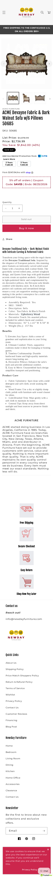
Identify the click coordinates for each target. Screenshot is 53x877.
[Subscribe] (43, 831)
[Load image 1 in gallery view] (13, 98)
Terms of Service (15, 688)
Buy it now (26, 228)
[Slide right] (49, 64)
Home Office (13, 777)
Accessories (13, 784)
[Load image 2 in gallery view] (26, 98)
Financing (11, 720)
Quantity (7, 202)
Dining (9, 765)
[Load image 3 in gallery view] (40, 98)
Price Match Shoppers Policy (22, 675)
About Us (11, 662)
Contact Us (12, 707)
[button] (3, 12)
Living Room (13, 758)
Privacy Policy (14, 701)
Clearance (11, 790)
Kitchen (10, 771)
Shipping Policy (15, 669)
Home (9, 745)
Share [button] (9, 239)
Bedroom (11, 752)
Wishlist (10, 694)
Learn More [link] (9, 159)
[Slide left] (4, 64)
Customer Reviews (16, 714)
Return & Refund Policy (19, 682)
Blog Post (11, 726)
